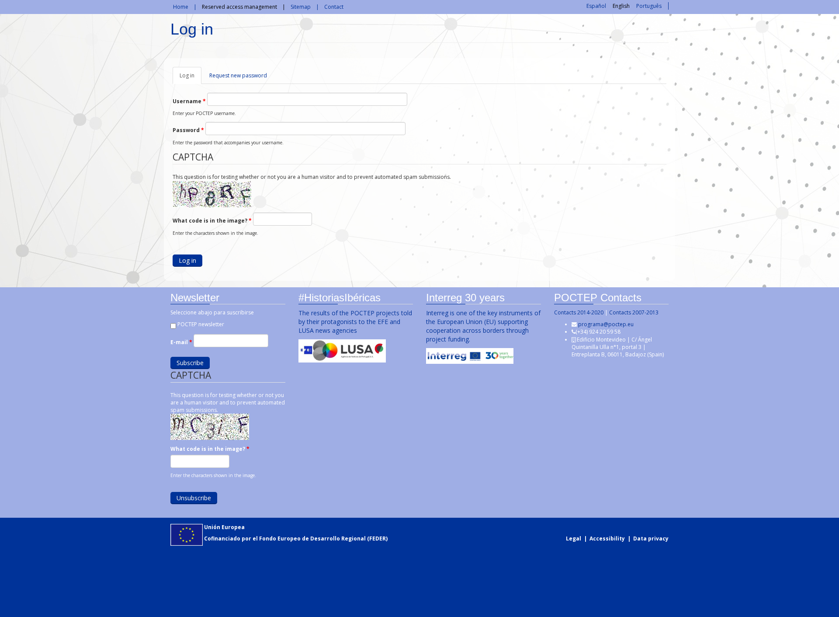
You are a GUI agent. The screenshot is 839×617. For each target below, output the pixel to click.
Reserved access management (239, 6)
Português (649, 6)
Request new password (238, 75)
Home (180, 6)
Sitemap (301, 6)
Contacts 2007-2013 (634, 312)
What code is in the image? (212, 220)
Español (596, 6)
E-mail (181, 342)
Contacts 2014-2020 (578, 312)
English (621, 6)
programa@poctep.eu (606, 324)
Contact (333, 6)
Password (188, 130)
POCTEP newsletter (200, 324)
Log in (190, 78)
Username (189, 101)
